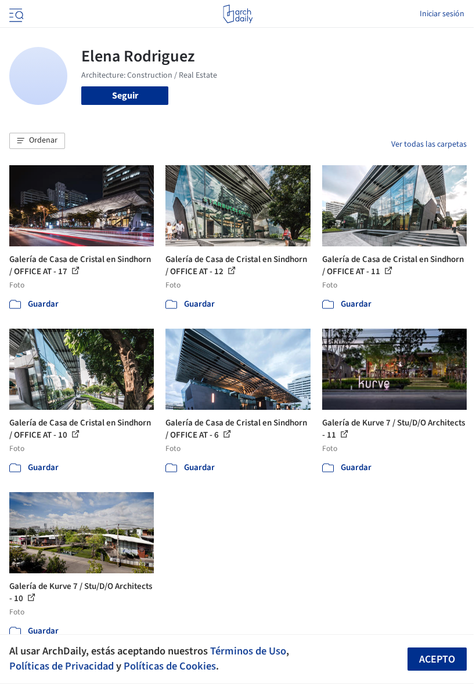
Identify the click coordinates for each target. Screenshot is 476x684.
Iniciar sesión (442, 14)
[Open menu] (15, 14)
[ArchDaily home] (238, 14)
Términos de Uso (248, 650)
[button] (37, 141)
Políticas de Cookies (170, 666)
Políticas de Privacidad (61, 666)
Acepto (437, 659)
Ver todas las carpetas (429, 144)
